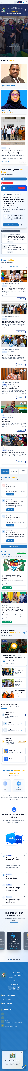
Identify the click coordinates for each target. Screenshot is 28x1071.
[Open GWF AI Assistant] (24, 1067)
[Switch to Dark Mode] (15, 2)
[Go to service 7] (18, 959)
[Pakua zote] (21, 723)
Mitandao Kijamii (12, 2)
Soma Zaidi (6, 161)
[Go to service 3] (12, 959)
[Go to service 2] (9, 959)
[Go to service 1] (8, 959)
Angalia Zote (21, 552)
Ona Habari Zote (14, 266)
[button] (14, 862)
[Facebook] (9, 988)
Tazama (11, 494)
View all (24, 633)
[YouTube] (18, 988)
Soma (9, 241)
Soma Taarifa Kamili (10, 224)
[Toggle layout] (22, 1053)
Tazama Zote (22, 714)
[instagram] (14, 988)
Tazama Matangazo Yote (14, 546)
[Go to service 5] (15, 959)
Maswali (4, 2)
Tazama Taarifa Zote (10, 179)
